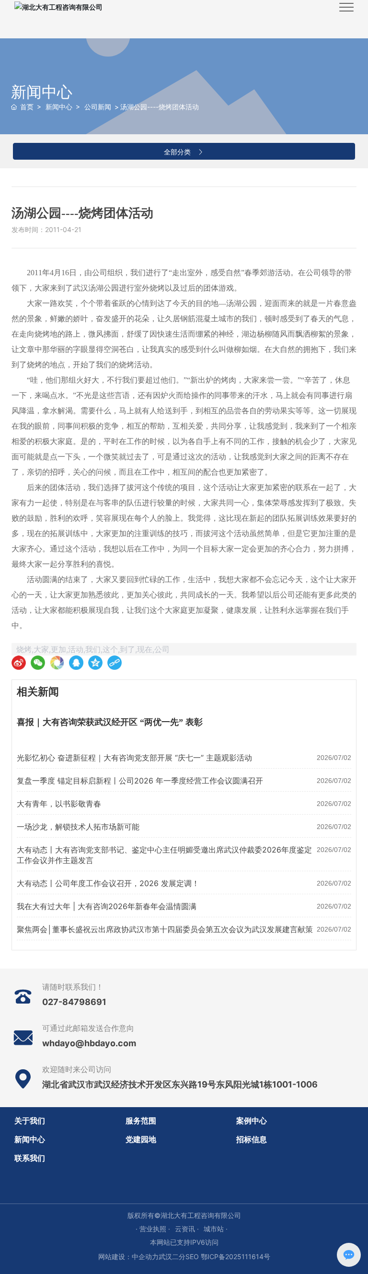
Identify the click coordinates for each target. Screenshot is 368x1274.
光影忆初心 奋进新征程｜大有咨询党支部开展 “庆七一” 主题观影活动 (134, 757)
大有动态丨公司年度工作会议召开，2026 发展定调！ (108, 883)
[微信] (38, 662)
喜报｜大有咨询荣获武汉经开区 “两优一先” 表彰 (110, 722)
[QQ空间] (95, 662)
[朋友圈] (57, 662)
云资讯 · (187, 1229)
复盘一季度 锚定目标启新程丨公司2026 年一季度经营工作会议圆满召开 (140, 780)
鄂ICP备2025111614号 (235, 1256)
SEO (192, 1256)
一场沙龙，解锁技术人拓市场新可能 (78, 826)
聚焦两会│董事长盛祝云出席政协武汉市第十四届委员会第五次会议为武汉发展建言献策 (165, 929)
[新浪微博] (19, 662)
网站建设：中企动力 (128, 1256)
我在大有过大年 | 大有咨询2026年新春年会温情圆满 (106, 906)
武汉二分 (172, 1256)
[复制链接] (114, 662)
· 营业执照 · (153, 1229)
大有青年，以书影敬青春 (59, 803)
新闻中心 (41, 91)
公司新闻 (97, 107)
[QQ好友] (76, 662)
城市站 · (216, 1229)
